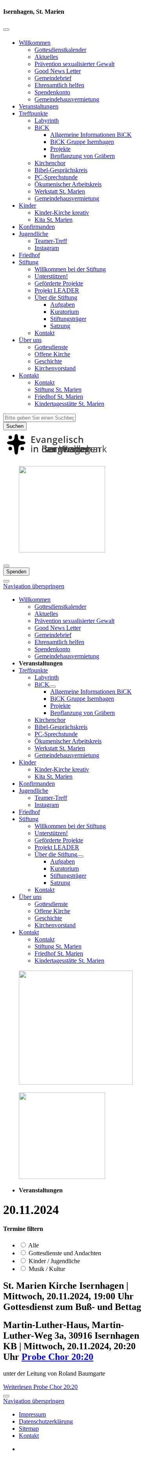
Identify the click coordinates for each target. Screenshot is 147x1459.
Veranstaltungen (38, 106)
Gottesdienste (51, 347)
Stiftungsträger (68, 318)
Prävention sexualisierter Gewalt (74, 64)
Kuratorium (64, 311)
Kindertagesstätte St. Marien (69, 403)
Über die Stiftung (55, 297)
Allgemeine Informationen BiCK (91, 134)
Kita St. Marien (53, 219)
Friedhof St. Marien (58, 396)
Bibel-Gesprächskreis (60, 170)
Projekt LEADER (56, 290)
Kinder (27, 205)
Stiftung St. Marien (58, 389)
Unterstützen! (51, 276)
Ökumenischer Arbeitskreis (68, 184)
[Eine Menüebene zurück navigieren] (6, 29)
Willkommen (35, 42)
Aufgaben (62, 304)
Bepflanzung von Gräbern (82, 156)
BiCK (41, 127)
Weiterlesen (40, 1386)
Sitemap (29, 1428)
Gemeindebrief (52, 78)
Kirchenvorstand (55, 368)
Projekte (60, 149)
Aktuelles (46, 56)
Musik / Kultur (46, 1269)
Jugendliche (33, 233)
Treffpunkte (33, 113)
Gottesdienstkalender (60, 49)
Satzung (60, 325)
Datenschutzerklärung (46, 1421)
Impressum (32, 1414)
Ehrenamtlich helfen (59, 85)
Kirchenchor (49, 163)
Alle (33, 1245)
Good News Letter (57, 71)
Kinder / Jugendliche (53, 1261)
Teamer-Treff (50, 241)
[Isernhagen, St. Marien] (73, 456)
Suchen (15, 426)
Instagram (46, 248)
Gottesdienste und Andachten (64, 1253)
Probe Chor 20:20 (57, 1357)
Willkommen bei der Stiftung (70, 269)
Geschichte (48, 361)
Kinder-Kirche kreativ (61, 212)
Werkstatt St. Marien (59, 191)
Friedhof (29, 255)
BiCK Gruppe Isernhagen (82, 141)
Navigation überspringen (33, 586)
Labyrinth (46, 120)
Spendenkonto (52, 92)
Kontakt (44, 333)
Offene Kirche (52, 354)
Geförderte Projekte (58, 283)
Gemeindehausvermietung (66, 99)
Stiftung (28, 262)
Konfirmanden (37, 226)
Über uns (30, 340)
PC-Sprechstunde (56, 177)
